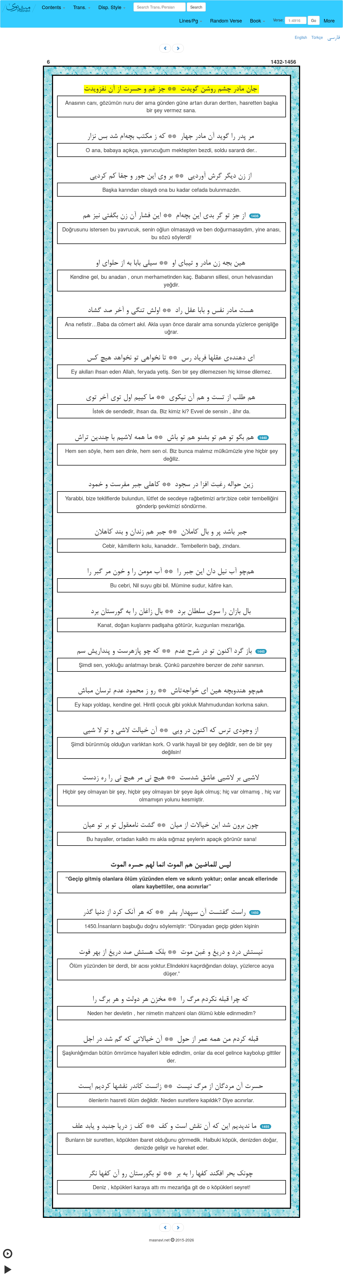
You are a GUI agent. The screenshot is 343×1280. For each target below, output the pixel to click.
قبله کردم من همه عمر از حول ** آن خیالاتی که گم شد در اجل (171, 1039)
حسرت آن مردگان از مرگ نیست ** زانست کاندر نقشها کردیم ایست (171, 1086)
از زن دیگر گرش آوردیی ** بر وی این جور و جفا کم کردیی (171, 176)
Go (313, 20)
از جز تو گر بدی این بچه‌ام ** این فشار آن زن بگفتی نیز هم (165, 216)
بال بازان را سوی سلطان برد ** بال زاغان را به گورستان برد (172, 611)
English (301, 37)
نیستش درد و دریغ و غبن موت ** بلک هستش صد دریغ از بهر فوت (171, 952)
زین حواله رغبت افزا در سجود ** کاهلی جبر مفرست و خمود (171, 485)
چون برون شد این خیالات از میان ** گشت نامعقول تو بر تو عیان (171, 825)
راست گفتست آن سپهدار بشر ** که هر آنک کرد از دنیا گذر (165, 912)
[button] (53, 7)
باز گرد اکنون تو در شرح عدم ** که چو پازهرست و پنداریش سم (165, 651)
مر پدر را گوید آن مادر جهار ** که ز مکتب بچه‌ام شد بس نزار (171, 136)
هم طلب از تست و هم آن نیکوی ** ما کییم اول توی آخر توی (171, 397)
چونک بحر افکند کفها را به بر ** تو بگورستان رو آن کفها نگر (171, 1174)
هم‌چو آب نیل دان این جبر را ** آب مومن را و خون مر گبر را (171, 572)
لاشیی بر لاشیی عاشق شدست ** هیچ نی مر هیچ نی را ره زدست (171, 778)
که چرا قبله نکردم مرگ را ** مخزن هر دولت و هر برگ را (171, 999)
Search (196, 7)
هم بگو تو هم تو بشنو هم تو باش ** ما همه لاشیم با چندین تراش (165, 437)
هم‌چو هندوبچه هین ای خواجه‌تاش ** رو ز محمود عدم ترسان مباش (171, 691)
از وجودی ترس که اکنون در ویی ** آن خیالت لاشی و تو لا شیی (171, 730)
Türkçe (317, 37)
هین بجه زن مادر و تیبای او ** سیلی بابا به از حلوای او (171, 263)
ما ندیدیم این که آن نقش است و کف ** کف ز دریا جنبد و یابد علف (165, 1126)
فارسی (333, 38)
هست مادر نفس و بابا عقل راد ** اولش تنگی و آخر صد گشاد (172, 310)
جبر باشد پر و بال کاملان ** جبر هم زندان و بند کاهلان (171, 532)
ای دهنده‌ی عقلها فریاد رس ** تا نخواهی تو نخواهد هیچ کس (171, 358)
